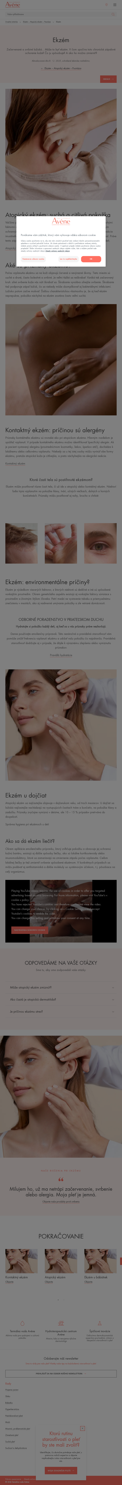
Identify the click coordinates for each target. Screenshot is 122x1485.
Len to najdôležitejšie (68, 259)
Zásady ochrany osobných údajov (58, 251)
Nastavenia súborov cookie (33, 259)
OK (91, 259)
